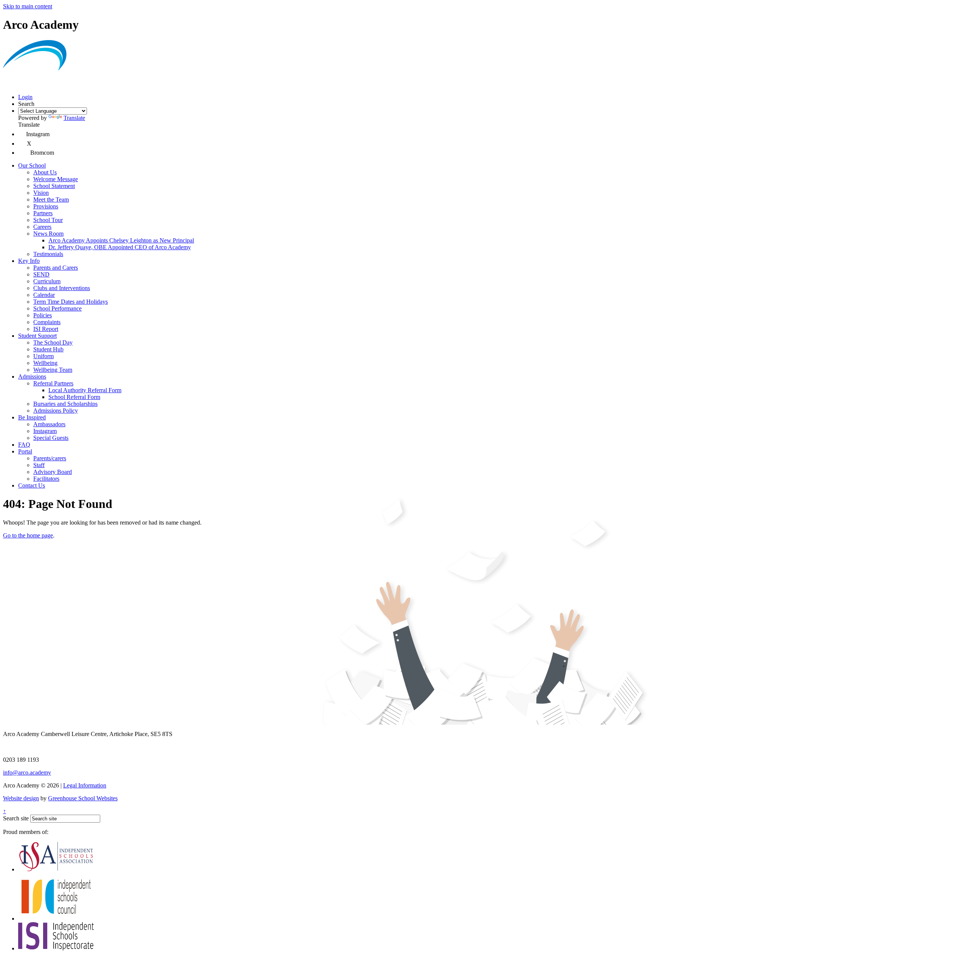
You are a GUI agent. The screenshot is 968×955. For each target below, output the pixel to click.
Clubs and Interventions (61, 288)
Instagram (45, 431)
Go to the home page (28, 535)
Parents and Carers (55, 267)
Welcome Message (55, 179)
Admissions (32, 376)
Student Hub (48, 349)
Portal (25, 451)
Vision (41, 192)
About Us (45, 172)
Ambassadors (49, 424)
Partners (43, 213)
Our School (32, 165)
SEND (41, 274)
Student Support (37, 335)
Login (25, 97)
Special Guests (50, 438)
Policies (42, 315)
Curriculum (46, 281)
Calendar (44, 295)
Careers (42, 227)
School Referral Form (74, 397)
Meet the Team (51, 199)
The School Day (53, 342)
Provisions (45, 206)
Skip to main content (27, 6)
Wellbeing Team (52, 369)
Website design (21, 798)
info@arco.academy (27, 772)
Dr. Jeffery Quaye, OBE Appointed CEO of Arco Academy (119, 247)
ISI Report (45, 329)
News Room (48, 233)
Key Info (29, 261)
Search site (16, 818)
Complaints (46, 322)
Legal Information (84, 785)
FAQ (24, 444)
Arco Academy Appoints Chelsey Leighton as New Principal (121, 240)
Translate (74, 118)
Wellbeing (45, 363)
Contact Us (31, 485)
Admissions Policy (55, 410)
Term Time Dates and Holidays (70, 301)
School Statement (54, 186)
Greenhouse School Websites (83, 798)
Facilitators (46, 478)
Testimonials (48, 254)
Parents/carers (49, 458)
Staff (39, 465)
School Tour (48, 220)
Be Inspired (32, 417)
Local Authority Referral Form (84, 390)
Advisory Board (52, 472)
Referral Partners (53, 383)
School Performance (57, 308)
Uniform (43, 356)
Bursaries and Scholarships (65, 404)
